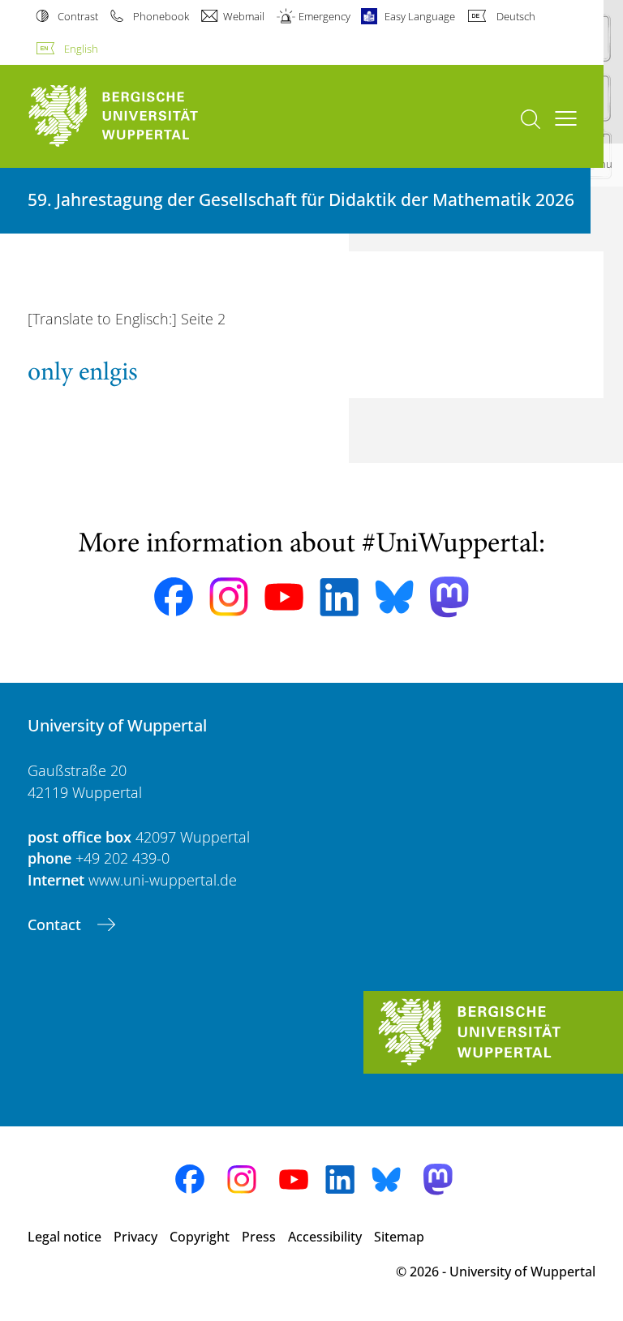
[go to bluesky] (394, 597)
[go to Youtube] (283, 597)
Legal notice (64, 1237)
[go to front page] (141, 116)
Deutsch (515, 16)
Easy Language (420, 16)
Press (259, 1237)
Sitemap (399, 1237)
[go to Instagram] (228, 596)
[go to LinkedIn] (339, 597)
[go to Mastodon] (449, 597)
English (81, 48)
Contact (56, 924)
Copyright (200, 1237)
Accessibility (325, 1237)
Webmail (243, 16)
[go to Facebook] (173, 596)
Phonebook (160, 16)
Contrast (78, 16)
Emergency (324, 16)
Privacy (135, 1237)
